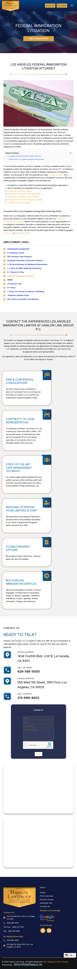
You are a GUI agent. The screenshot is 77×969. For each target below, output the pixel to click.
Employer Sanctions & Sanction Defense (25, 260)
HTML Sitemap (62, 962)
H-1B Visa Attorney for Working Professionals (27, 264)
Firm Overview (46, 896)
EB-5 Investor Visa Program (19, 257)
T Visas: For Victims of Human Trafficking (25, 291)
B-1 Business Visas (15, 253)
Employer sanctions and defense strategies (25, 200)
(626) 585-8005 (50, 5)
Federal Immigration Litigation (20, 276)
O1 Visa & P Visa (14, 284)
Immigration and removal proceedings (22, 197)
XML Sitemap (48, 962)
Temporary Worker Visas (18, 295)
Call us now (8, 233)
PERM (9, 280)
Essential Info (46, 903)
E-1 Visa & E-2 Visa (15, 272)
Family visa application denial (19, 191)
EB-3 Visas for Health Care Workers (23, 299)
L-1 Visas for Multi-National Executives (24, 268)
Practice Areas (46, 900)
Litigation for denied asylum (18, 202)
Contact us (45, 906)
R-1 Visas (11, 288)
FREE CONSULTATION (38, 39)
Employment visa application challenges (23, 194)
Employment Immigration (18, 249)
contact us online (23, 233)
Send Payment (62, 5)
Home (42, 893)
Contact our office (56, 175)
